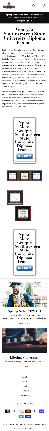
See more (24, 367)
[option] (24, 17)
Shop (24, 381)
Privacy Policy (24, 395)
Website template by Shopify (24, 429)
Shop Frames (24, 323)
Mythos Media (41, 424)
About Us (24, 386)
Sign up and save (25, 404)
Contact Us (24, 390)
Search (24, 377)
